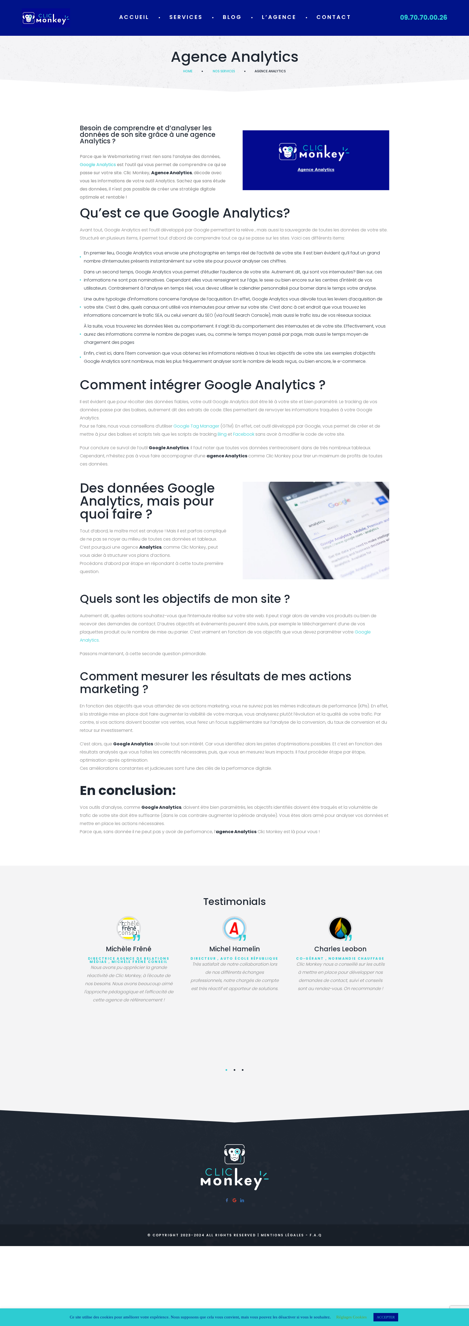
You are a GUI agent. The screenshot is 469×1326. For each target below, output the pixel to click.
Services (186, 17)
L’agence (279, 17)
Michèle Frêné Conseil (139, 961)
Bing (222, 434)
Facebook (243, 434)
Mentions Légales (282, 1235)
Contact (333, 17)
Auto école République (249, 958)
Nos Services (224, 71)
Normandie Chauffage (356, 958)
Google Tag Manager (196, 426)
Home (187, 71)
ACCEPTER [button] (386, 1317)
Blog (232, 17)
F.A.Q (316, 1235)
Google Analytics (98, 164)
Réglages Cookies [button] (351, 1317)
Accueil (134, 17)
